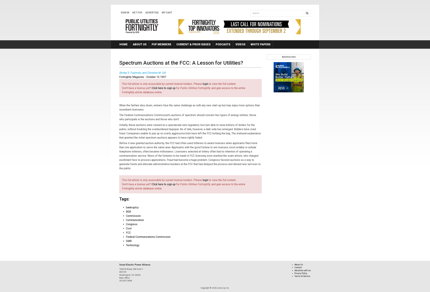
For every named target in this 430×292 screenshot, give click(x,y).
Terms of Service (302, 276)
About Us (139, 44)
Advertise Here (289, 57)
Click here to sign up (164, 88)
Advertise (152, 12)
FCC (128, 232)
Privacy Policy (300, 273)
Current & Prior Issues (193, 44)
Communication (135, 220)
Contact (298, 267)
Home (123, 44)
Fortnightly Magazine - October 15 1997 (142, 77)
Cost (129, 228)
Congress (131, 224)
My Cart (167, 12)
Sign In (125, 12)
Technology (132, 245)
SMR (129, 241)
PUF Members (161, 44)
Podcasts (223, 44)
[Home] (142, 26)
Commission (133, 215)
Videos (240, 44)
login (205, 83)
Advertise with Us (302, 270)
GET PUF (137, 12)
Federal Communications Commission (148, 236)
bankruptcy (132, 207)
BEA (128, 211)
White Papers (260, 44)
